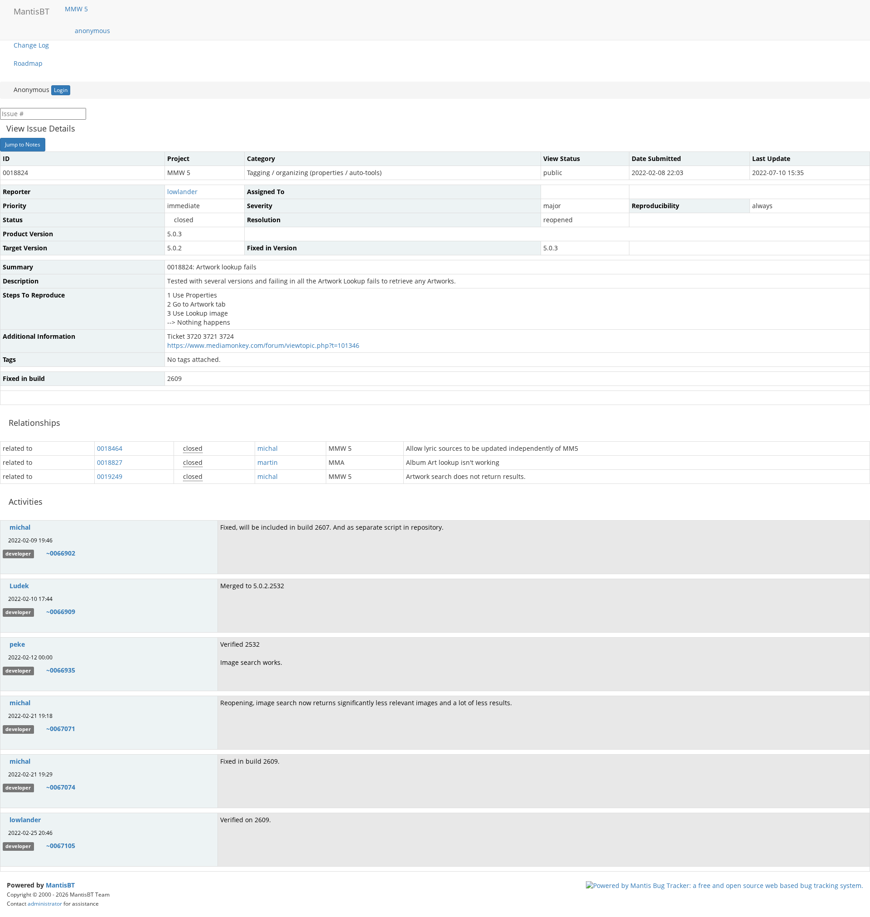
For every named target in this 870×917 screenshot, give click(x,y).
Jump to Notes (22, 144)
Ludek (19, 585)
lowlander (182, 191)
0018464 (109, 448)
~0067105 (60, 845)
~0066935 (60, 670)
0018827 (109, 462)
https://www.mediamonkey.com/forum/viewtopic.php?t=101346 (263, 345)
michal (267, 448)
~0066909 (60, 611)
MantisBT (60, 885)
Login (61, 90)
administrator (45, 903)
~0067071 (60, 728)
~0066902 (60, 553)
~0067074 (60, 787)
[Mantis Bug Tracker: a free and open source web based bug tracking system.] (724, 885)
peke (17, 644)
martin (267, 462)
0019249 (109, 476)
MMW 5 (77, 9)
